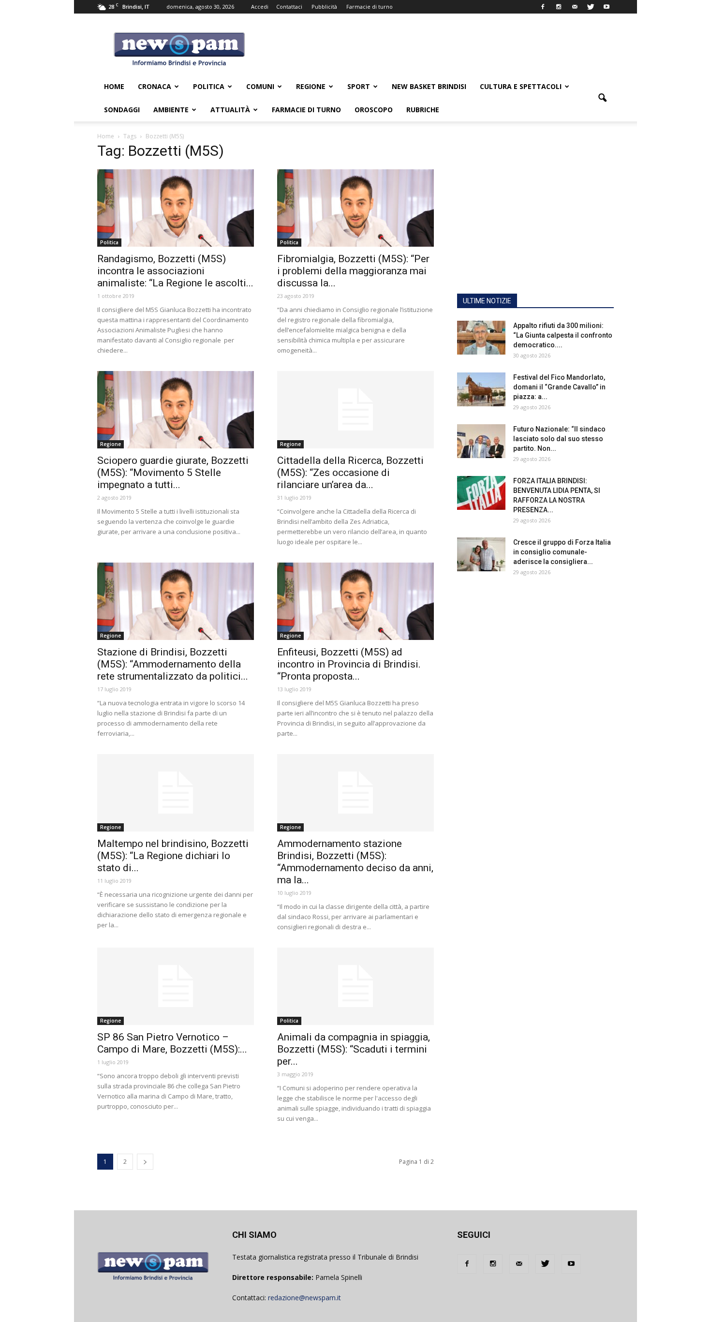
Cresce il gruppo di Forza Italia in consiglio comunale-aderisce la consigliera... (562, 551)
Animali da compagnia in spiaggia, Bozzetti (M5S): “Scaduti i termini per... (353, 1049)
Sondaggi (122, 109)
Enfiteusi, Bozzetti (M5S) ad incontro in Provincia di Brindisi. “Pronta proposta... (349, 664)
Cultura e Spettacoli (521, 86)
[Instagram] (558, 7)
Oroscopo (374, 109)
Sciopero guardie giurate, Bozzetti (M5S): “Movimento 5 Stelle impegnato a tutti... (173, 472)
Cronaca (154, 86)
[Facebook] (542, 7)
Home (114, 86)
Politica (208, 86)
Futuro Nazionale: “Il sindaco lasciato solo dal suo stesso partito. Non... (559, 438)
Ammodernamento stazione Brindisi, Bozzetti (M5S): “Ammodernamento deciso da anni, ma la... (355, 862)
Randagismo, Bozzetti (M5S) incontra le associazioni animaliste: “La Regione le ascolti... (175, 271)
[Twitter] (590, 7)
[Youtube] (606, 7)
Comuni (260, 86)
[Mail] (574, 7)
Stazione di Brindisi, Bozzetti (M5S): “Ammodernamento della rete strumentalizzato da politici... (172, 664)
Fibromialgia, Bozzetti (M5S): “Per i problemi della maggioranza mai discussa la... (353, 271)
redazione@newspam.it (304, 1297)
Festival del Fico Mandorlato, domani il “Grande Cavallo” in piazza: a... (559, 387)
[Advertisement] (535, 224)
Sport (358, 86)
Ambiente (171, 109)
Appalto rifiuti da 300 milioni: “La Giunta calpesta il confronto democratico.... (562, 335)
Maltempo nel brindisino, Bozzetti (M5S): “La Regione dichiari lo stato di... (173, 856)
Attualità (230, 109)
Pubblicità (324, 6)
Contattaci (289, 6)
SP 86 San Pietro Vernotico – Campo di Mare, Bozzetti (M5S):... (172, 1043)
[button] (602, 98)
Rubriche (422, 109)
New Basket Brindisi (429, 86)
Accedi (259, 6)
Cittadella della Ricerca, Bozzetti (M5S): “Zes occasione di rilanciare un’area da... (350, 472)
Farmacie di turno (369, 6)
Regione (311, 86)
